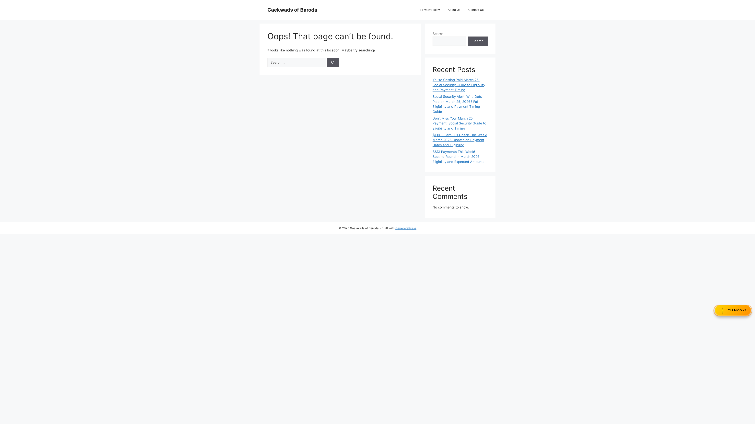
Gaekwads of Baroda (292, 10)
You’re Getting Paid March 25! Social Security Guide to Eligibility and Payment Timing (459, 85)
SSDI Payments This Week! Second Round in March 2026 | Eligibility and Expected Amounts (458, 157)
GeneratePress (405, 228)
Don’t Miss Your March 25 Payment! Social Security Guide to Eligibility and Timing (459, 123)
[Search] (333, 62)
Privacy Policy (430, 10)
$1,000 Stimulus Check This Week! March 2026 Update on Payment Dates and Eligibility (460, 140)
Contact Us (476, 10)
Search (438, 34)
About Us (454, 10)
